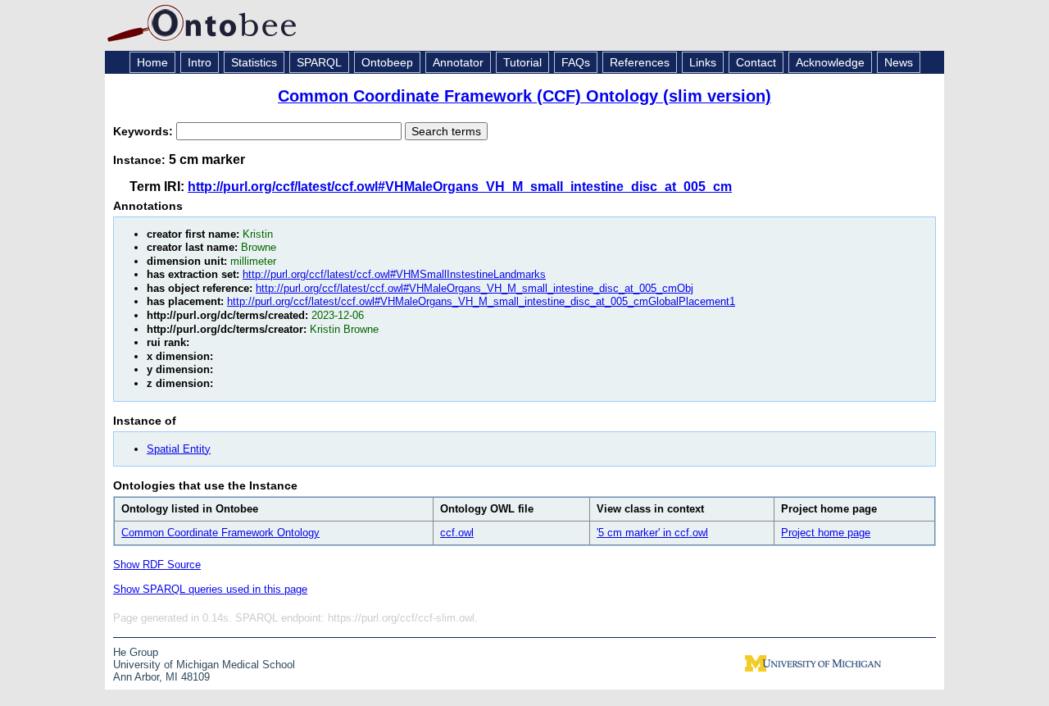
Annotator (458, 62)
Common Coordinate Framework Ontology (220, 532)
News (898, 62)
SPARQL (319, 62)
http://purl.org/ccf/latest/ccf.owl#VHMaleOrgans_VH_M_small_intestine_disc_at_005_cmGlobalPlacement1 (481, 301)
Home (152, 62)
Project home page (825, 532)
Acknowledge (830, 62)
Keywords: (144, 131)
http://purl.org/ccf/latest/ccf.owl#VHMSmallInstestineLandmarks (394, 274)
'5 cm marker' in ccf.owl (652, 532)
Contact (756, 62)
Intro (199, 62)
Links (702, 62)
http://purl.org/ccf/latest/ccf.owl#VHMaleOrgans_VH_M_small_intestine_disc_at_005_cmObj (474, 288)
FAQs (575, 62)
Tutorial (522, 62)
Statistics (254, 62)
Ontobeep (387, 62)
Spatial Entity (179, 449)
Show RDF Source (157, 564)
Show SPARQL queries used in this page (210, 589)
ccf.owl (457, 532)
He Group (135, 652)
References (640, 62)
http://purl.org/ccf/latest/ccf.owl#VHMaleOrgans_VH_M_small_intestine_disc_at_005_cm (460, 187)
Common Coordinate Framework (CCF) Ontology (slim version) (524, 96)
